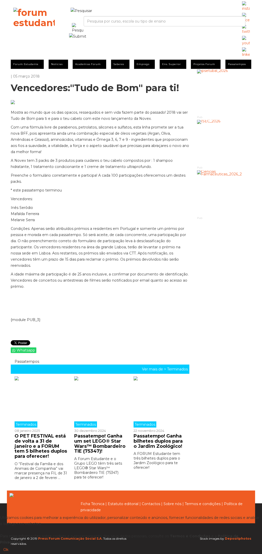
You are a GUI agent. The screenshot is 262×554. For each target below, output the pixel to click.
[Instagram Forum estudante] (246, 6)
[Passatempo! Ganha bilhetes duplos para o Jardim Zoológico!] (159, 402)
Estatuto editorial (123, 504)
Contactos (151, 504)
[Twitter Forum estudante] (246, 29)
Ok (5, 549)
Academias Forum (88, 64)
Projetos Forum (204, 64)
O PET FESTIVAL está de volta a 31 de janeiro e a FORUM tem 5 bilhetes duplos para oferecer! (41, 446)
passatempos (26, 361)
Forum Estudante (25, 64)
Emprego (143, 64)
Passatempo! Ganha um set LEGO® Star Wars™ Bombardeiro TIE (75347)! (99, 443)
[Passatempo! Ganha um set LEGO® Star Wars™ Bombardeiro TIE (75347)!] (100, 402)
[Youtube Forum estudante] (246, 41)
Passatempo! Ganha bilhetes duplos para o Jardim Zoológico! (158, 441)
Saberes (119, 64)
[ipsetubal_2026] (224, 92)
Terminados (177, 369)
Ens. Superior (171, 64)
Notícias (57, 64)
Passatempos (237, 64)
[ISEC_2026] (224, 142)
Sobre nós (172, 504)
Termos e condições (203, 504)
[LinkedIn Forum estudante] (246, 52)
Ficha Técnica (92, 504)
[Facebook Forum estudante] (246, 18)
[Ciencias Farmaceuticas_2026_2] (224, 193)
